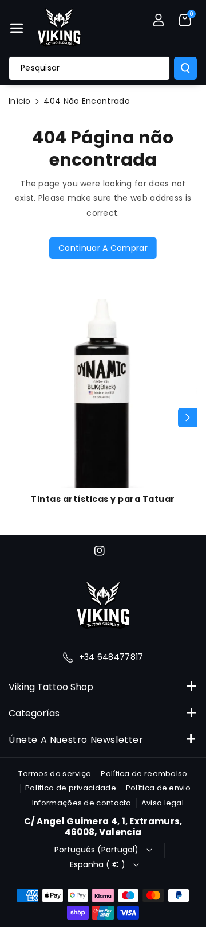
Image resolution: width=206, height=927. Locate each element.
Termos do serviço (54, 773)
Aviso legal (162, 802)
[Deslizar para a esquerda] (18, 417)
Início (20, 101)
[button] (16, 28)
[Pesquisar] (185, 68)
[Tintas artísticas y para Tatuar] (103, 393)
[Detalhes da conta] (158, 20)
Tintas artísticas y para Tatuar (103, 499)
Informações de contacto (82, 802)
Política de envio (158, 787)
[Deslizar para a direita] (187, 417)
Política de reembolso (144, 773)
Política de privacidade (70, 787)
